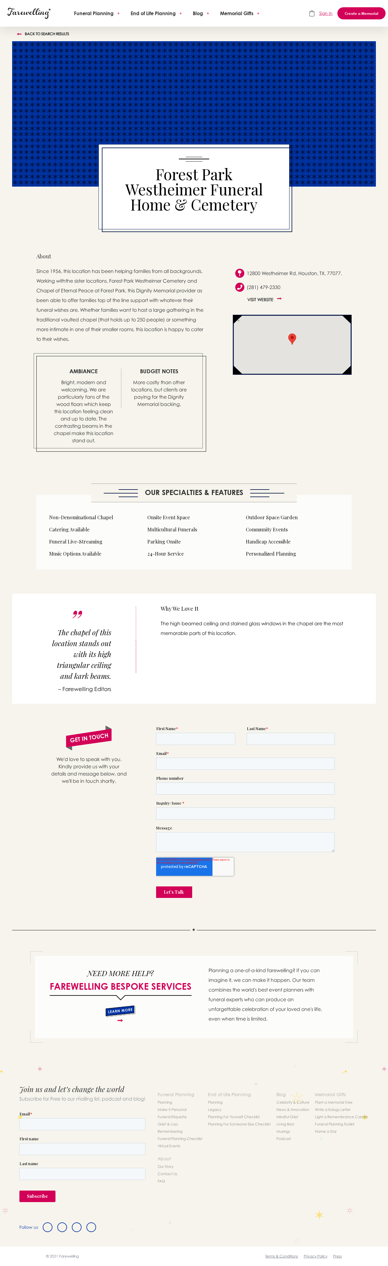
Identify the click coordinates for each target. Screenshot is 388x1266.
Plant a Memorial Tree (334, 1102)
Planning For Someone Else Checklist (239, 1124)
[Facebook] (47, 1227)
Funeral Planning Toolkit (334, 1124)
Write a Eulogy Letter (333, 1109)
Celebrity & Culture (292, 1102)
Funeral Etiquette (172, 1117)
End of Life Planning (153, 13)
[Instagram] (77, 1227)
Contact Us (167, 1173)
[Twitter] (62, 1227)
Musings (283, 1131)
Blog (198, 13)
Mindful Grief (287, 1117)
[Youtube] (91, 1227)
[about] (120, 1013)
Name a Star (326, 1131)
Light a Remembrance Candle (341, 1117)
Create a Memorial (361, 13)
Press (337, 1256)
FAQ (161, 1181)
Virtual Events (169, 1146)
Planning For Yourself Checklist (234, 1117)
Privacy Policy (315, 1256)
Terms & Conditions (281, 1256)
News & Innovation (292, 1109)
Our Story (165, 1166)
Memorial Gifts (236, 13)
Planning (165, 1102)
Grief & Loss (168, 1124)
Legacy (214, 1109)
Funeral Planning (94, 13)
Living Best (285, 1124)
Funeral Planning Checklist (180, 1138)
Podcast (283, 1138)
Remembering (170, 1131)
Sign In (326, 13)
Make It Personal (172, 1109)
